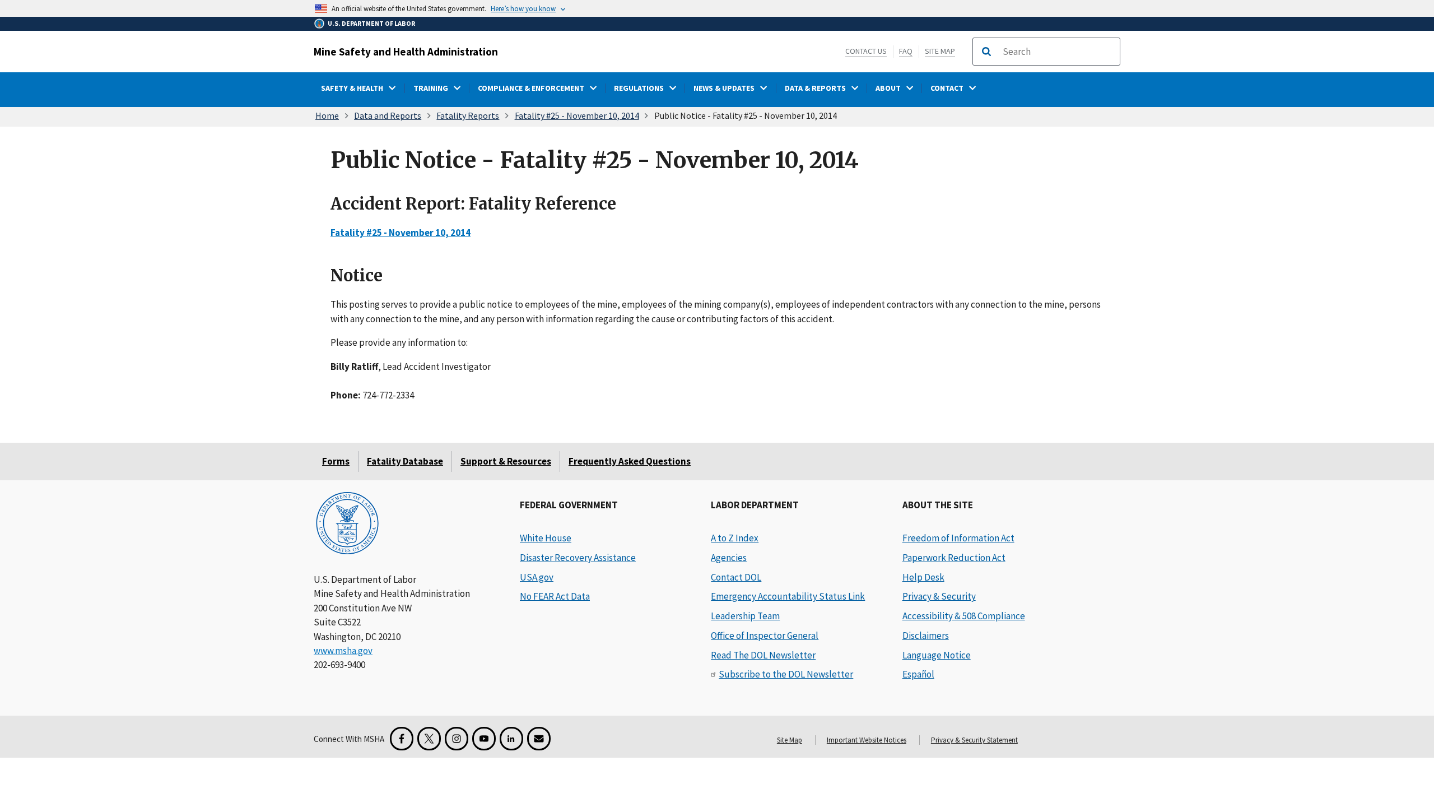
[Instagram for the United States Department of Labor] (456, 738)
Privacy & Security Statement (974, 740)
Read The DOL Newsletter (763, 655)
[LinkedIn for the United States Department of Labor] (511, 738)
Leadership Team (745, 616)
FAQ (905, 51)
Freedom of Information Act (958, 538)
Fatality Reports (467, 115)
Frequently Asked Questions (630, 461)
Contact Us (866, 51)
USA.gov (536, 577)
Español (918, 674)
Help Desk (923, 577)
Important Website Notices (866, 740)
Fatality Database (405, 461)
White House (545, 538)
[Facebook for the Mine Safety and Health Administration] (401, 738)
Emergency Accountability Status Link (788, 596)
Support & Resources (505, 461)
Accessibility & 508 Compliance (963, 616)
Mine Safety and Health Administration (406, 51)
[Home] (347, 524)
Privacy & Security (939, 596)
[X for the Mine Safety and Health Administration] (429, 738)
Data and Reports (387, 115)
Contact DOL (736, 577)
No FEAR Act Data (555, 596)
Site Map (940, 51)
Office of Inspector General (764, 635)
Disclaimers (925, 635)
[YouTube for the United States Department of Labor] (484, 738)
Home (327, 115)
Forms (336, 461)
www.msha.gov (343, 650)
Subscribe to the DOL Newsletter (786, 674)
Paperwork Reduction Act (953, 557)
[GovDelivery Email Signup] (539, 738)
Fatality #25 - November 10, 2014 (577, 115)
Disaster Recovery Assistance (578, 557)
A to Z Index (734, 538)
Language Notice (936, 655)
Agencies (729, 557)
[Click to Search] (986, 51)
